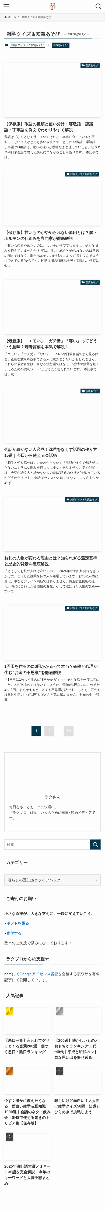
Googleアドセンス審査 (38, 974)
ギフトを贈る (17, 923)
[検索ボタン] (98, 6)
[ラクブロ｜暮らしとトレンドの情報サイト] (52, 6)
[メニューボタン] (6, 6)
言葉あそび (60, 45)
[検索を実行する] (95, 844)
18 (68, 731)
